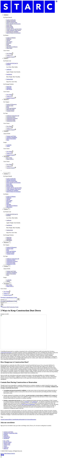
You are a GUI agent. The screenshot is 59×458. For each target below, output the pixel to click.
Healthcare (8, 39)
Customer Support (10, 56)
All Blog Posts (6, 444)
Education (8, 45)
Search (2, 299)
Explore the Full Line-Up (12, 63)
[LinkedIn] (1, 455)
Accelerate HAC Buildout (12, 31)
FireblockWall (9, 79)
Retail (7, 44)
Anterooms (8, 88)
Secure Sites (9, 25)
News (7, 140)
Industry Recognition (11, 138)
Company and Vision (11, 136)
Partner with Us (9, 159)
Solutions (6, 14)
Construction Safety (10, 117)
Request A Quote (13, 297)
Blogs (7, 107)
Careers (8, 146)
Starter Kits (8, 86)
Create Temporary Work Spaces (13, 30)
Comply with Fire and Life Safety (14, 29)
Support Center (9, 105)
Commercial (6, 419)
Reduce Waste (9, 26)
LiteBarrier (8, 69)
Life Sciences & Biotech (11, 46)
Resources (6, 99)
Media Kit (5, 448)
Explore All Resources (11, 104)
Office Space (9, 48)
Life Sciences (28, 419)
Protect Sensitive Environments (13, 23)
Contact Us (8, 55)
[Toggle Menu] (1, 170)
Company (6, 131)
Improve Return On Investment (13, 32)
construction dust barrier (6, 352)
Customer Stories (10, 110)
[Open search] (2, 304)
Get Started (6, 156)
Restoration (33, 419)
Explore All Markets (11, 37)
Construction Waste (10, 119)
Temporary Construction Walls (10, 433)
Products (6, 58)
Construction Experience (12, 118)
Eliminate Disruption (11, 21)
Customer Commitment (11, 137)
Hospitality (8, 43)
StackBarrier (9, 74)
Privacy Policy (4, 453)
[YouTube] (3, 455)
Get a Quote (9, 53)
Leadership (8, 144)
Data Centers (9, 41)
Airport (2, 419)
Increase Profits (9, 27)
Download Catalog (5, 297)
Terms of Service (11, 453)
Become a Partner (7, 442)
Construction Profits (10, 121)
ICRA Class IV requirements (28, 404)
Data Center (12, 419)
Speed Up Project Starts (11, 22)
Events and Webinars (11, 108)
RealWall (8, 64)
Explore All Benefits (11, 20)
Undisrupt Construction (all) (12, 115)
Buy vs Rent (9, 157)
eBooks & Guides (10, 109)
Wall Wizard (9, 89)
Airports (8, 40)
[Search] (18, 299)
